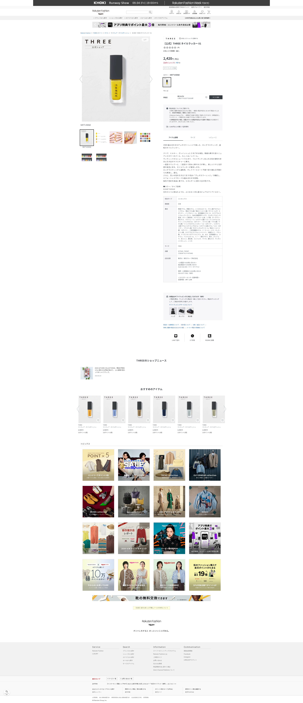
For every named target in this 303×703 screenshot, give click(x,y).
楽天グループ (195, 7)
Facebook (187, 654)
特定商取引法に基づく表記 (161, 667)
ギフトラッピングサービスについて (180, 305)
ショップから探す (128, 654)
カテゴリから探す (128, 657)
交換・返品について (199, 325)
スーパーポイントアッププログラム (164, 651)
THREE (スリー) (97, 33)
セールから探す (128, 660)
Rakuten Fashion (85, 33)
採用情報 (146, 697)
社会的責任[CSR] (136, 697)
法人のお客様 (157, 663)
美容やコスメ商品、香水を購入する (135, 689)
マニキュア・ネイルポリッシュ (120, 33)
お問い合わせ (157, 660)
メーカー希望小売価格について (196, 328)
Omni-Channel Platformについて (164, 670)
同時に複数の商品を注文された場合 (173, 328)
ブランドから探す (128, 651)
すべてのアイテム (128, 663)
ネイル (106, 33)
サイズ (193, 137)
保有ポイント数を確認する (193, 689)
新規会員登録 (188, 651)
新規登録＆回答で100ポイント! (179, 7)
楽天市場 (206, 7)
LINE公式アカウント (190, 660)
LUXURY (95, 654)
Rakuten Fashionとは (160, 654)
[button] (116, 79)
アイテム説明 (173, 137)
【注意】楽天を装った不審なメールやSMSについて (151, 608)
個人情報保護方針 (104, 697)
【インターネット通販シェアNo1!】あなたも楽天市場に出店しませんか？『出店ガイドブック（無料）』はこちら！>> (141, 684)
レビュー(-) (212, 137)
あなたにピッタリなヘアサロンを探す (103, 689)
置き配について (185, 325)
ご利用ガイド (157, 657)
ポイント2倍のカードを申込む (164, 689)
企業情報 (95, 697)
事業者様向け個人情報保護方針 (120, 697)
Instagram (187, 657)
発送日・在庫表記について (171, 325)
